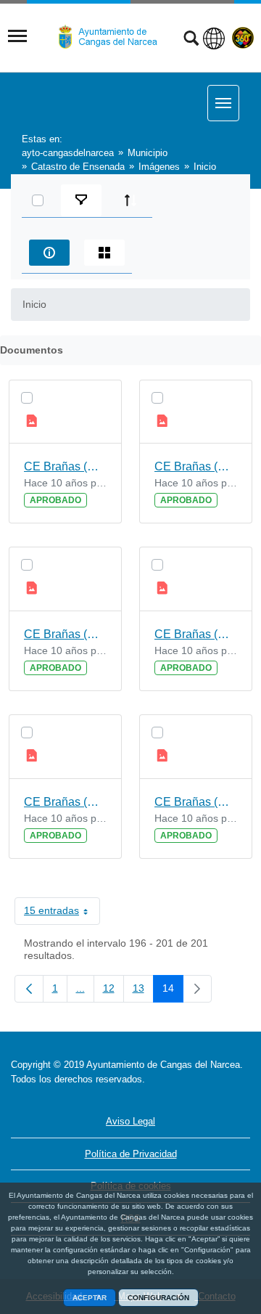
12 (113, 991)
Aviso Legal (130, 1121)
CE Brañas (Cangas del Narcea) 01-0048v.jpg (65, 634)
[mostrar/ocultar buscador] (191, 40)
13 (143, 991)
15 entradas (62, 913)
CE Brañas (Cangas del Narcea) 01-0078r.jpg (65, 466)
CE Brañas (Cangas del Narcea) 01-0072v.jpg (195, 634)
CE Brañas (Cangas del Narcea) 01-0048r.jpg (65, 802)
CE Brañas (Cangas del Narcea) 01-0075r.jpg (195, 802)
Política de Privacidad (131, 1153)
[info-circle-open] (49, 253)
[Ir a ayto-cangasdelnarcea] (114, 37)
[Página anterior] (29, 989)
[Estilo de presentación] (104, 253)
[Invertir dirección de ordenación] (130, 200)
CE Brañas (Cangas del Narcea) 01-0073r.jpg (195, 466)
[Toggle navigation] (17, 36)
